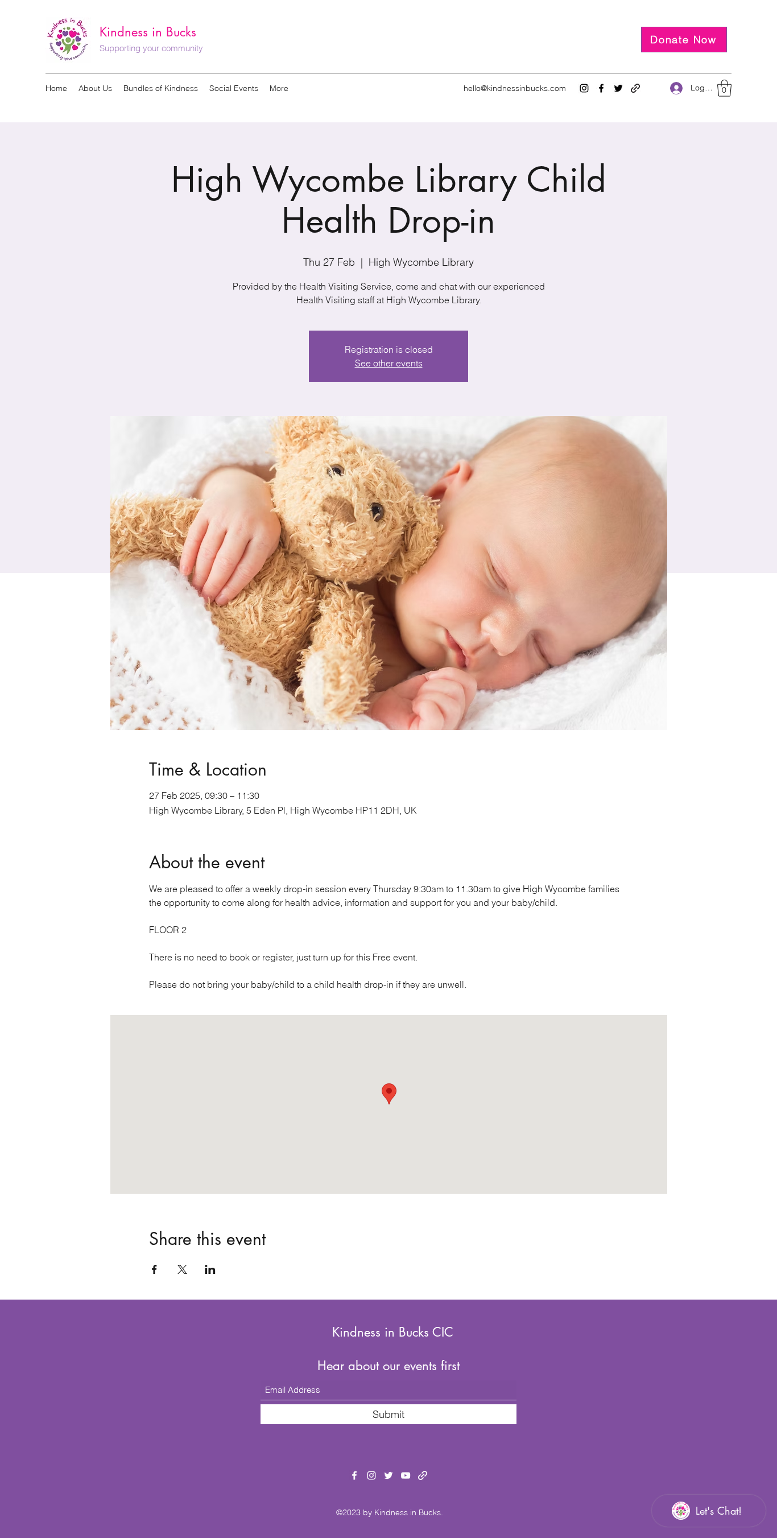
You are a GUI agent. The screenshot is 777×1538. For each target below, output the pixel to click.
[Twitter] (618, 88)
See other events (389, 363)
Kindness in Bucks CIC (392, 1332)
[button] (724, 88)
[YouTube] (405, 1475)
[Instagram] (584, 88)
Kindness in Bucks (148, 32)
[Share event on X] (182, 1269)
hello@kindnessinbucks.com (515, 88)
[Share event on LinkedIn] (210, 1269)
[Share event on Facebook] (154, 1269)
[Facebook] (601, 88)
